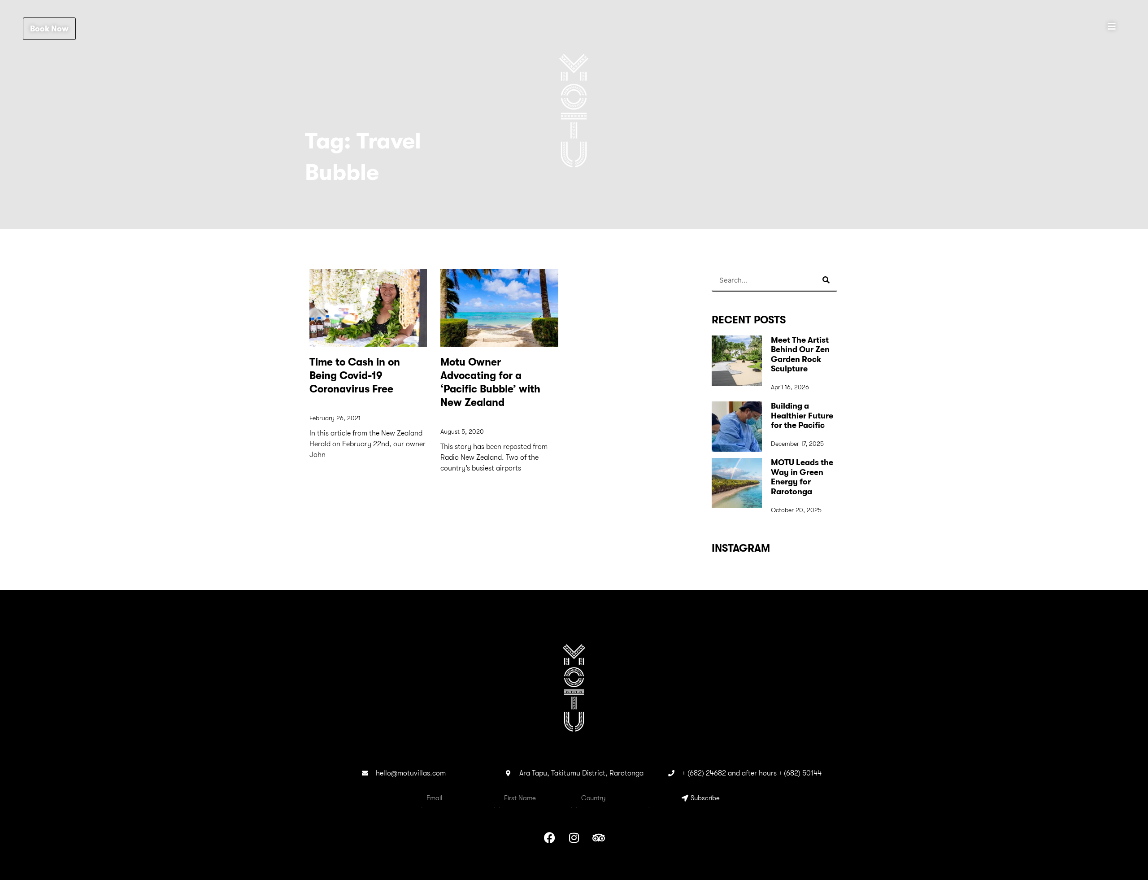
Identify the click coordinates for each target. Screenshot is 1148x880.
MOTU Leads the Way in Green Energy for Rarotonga (802, 477)
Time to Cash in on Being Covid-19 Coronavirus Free (354, 375)
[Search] (826, 280)
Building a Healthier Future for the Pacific (802, 415)
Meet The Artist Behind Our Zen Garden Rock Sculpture (800, 354)
